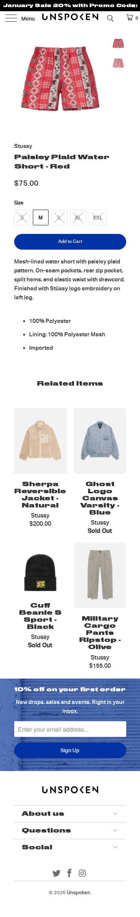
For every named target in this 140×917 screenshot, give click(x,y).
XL (78, 217)
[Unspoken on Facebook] (69, 874)
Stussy (23, 146)
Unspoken (78, 892)
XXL (97, 217)
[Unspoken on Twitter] (56, 874)
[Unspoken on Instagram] (82, 874)
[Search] (110, 17)
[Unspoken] (70, 18)
